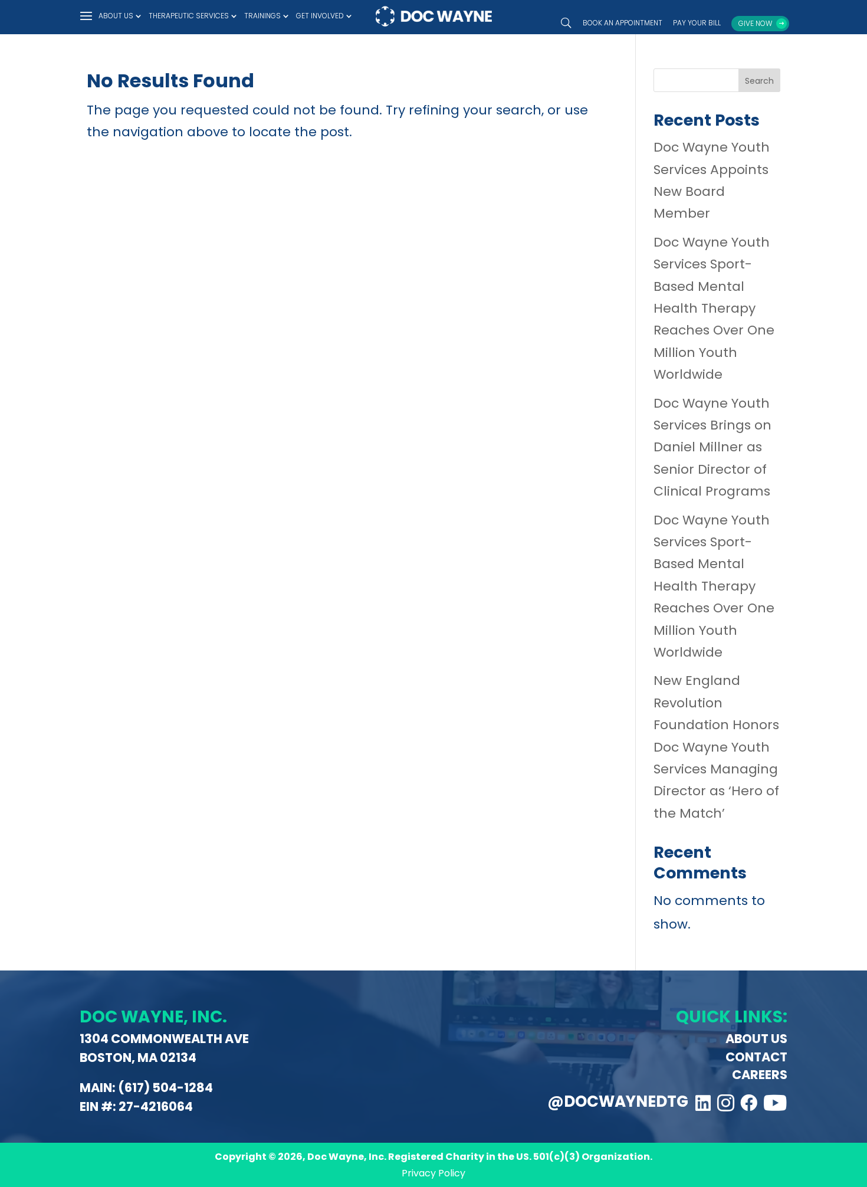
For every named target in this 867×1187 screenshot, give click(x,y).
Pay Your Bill (697, 23)
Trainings (262, 16)
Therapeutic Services (189, 16)
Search (759, 81)
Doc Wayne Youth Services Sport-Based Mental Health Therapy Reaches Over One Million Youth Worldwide (713, 308)
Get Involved (320, 16)
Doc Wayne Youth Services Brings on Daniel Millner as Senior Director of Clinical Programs (712, 447)
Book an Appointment (622, 23)
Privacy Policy (433, 1173)
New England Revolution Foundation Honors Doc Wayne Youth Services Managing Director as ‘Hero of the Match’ (716, 746)
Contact (756, 1056)
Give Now (755, 23)
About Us (115, 16)
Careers (759, 1074)
